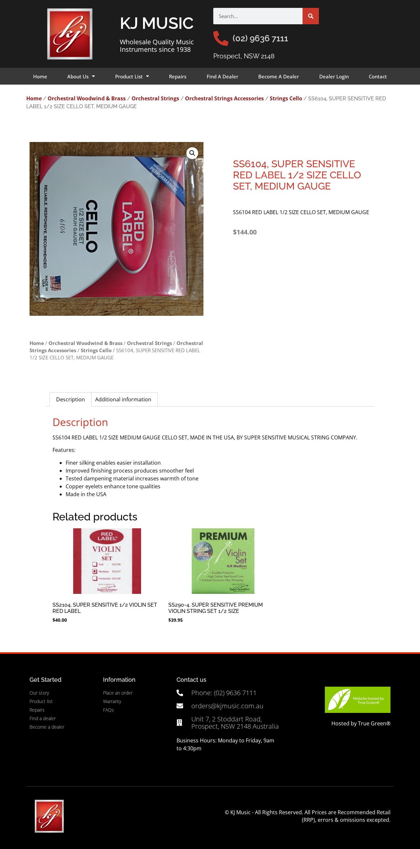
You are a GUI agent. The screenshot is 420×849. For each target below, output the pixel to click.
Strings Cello (286, 98)
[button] (192, 153)
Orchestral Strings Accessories (224, 98)
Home (40, 76)
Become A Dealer (278, 76)
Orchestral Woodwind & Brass (87, 98)
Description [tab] (70, 399)
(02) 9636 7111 (260, 38)
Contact (378, 76)
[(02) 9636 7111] (220, 38)
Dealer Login (334, 76)
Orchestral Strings (155, 98)
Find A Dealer (222, 76)
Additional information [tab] (123, 399)
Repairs (177, 76)
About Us (78, 76)
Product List (129, 76)
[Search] (311, 16)
